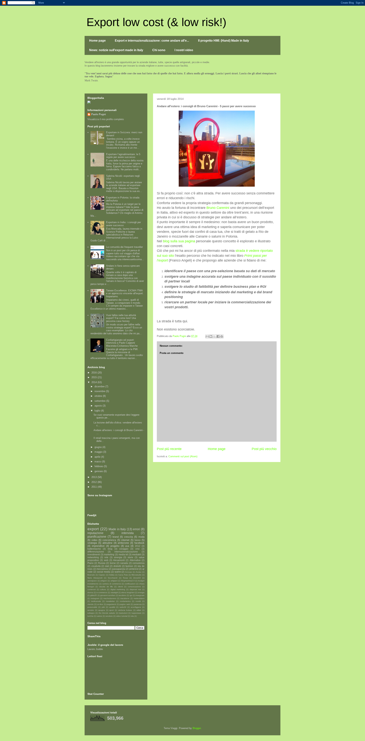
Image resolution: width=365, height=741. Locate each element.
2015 (94, 377)
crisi (137, 549)
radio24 (123, 607)
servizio (90, 610)
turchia (90, 616)
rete (106, 557)
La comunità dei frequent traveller (124, 247)
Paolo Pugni (98, 114)
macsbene (124, 598)
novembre (100, 391)
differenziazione (95, 551)
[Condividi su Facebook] (218, 336)
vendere (109, 616)
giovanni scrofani (107, 595)
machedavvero (109, 598)
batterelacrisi (94, 549)
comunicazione (134, 587)
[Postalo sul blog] (211, 336)
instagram (95, 598)
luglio (97, 410)
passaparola (118, 569)
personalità (92, 607)
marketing (109, 554)
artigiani (114, 581)
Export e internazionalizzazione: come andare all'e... (152, 40)
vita (132, 616)
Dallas (111, 575)
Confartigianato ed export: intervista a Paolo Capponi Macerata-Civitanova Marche (122, 342)
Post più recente (169, 449)
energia (141, 592)
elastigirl (114, 592)
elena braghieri (127, 592)
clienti (120, 587)
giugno (98, 447)
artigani (103, 581)
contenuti (91, 589)
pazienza (138, 604)
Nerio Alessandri (94, 578)
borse (113, 563)
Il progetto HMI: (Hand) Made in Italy (223, 40)
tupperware (136, 613)
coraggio (123, 549)
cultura (103, 589)
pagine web (125, 604)
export (93, 529)
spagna (101, 610)
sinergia (118, 557)
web (106, 560)
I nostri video (184, 50)
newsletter (110, 601)
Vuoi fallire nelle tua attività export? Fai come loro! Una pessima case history (121, 318)
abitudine (107, 542)
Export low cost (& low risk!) (156, 22)
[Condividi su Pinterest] (222, 336)
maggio (98, 451)
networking (93, 557)
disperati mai (135, 589)
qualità (112, 607)
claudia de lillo (106, 587)
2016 (94, 372)
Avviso (138, 572)
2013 (94, 477)
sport (111, 610)
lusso (137, 540)
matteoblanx (139, 598)
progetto (114, 545)
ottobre (98, 396)
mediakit (136, 554)
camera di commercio (111, 584)
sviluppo (91, 613)
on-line (100, 604)
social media (103, 572)
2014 (94, 382)
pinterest (133, 569)
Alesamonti (119, 560)
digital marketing (117, 589)
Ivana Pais (123, 575)
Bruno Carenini (217, 208)
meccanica (102, 569)
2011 (94, 486)
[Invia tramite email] (207, 336)
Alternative (135, 560)
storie (130, 557)
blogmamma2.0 (128, 581)
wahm (118, 572)
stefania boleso (125, 610)
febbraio (99, 466)
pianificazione (96, 536)
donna (90, 592)
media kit (123, 554)
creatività (96, 566)
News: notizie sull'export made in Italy (116, 50)
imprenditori (98, 545)
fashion (129, 566)
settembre (100, 400)
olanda (90, 604)
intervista (127, 533)
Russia (101, 563)
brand (116, 536)
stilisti (138, 610)
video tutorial (121, 616)
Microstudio (136, 575)
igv (131, 595)
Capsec (102, 575)
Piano (90, 563)
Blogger (197, 728)
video (94, 540)
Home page (97, 40)
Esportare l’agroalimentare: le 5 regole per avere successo (123, 156)
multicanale (96, 601)
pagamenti (111, 604)
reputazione (95, 533)
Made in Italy (117, 529)
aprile (97, 456)
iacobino (122, 595)
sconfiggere (136, 607)
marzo (98, 461)
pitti (103, 607)
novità (138, 601)
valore (99, 616)
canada (124, 563)
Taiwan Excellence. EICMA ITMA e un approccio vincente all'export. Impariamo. (125, 293)
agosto (98, 405)
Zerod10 (137, 578)
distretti (117, 566)
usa (127, 545)
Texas (125, 578)
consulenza (138, 563)
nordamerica (125, 601)
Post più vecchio (264, 449)
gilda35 (93, 595)
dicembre (99, 386)
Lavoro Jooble (95, 649)
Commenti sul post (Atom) (182, 456)
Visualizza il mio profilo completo (105, 119)
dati (107, 566)
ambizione (123, 542)
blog (110, 549)
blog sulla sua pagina (179, 241)
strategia (92, 542)
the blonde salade (107, 613)
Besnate (91, 575)
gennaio (99, 471)
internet (125, 540)
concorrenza (109, 540)
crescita (128, 536)
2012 (94, 482)
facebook (139, 542)
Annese (128, 572)
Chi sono (158, 50)
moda (141, 536)
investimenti (93, 554)
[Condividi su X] (214, 336)
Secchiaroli (112, 578)
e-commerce (102, 592)
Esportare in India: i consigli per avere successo (123, 224)
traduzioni (123, 613)
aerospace (92, 581)
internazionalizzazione (126, 551)
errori (136, 529)
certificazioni (130, 584)
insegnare (140, 595)
